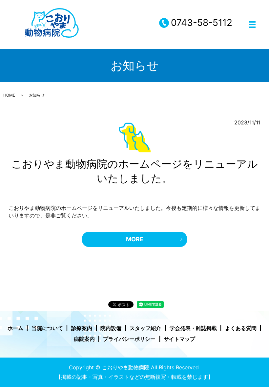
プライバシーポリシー (129, 339)
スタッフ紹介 (145, 328)
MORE (134, 239)
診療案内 (81, 328)
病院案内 (84, 339)
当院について (47, 328)
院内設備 (110, 328)
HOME (9, 95)
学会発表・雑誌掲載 (193, 328)
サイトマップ (179, 339)
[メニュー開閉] (252, 24)
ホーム (15, 328)
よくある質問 (241, 328)
